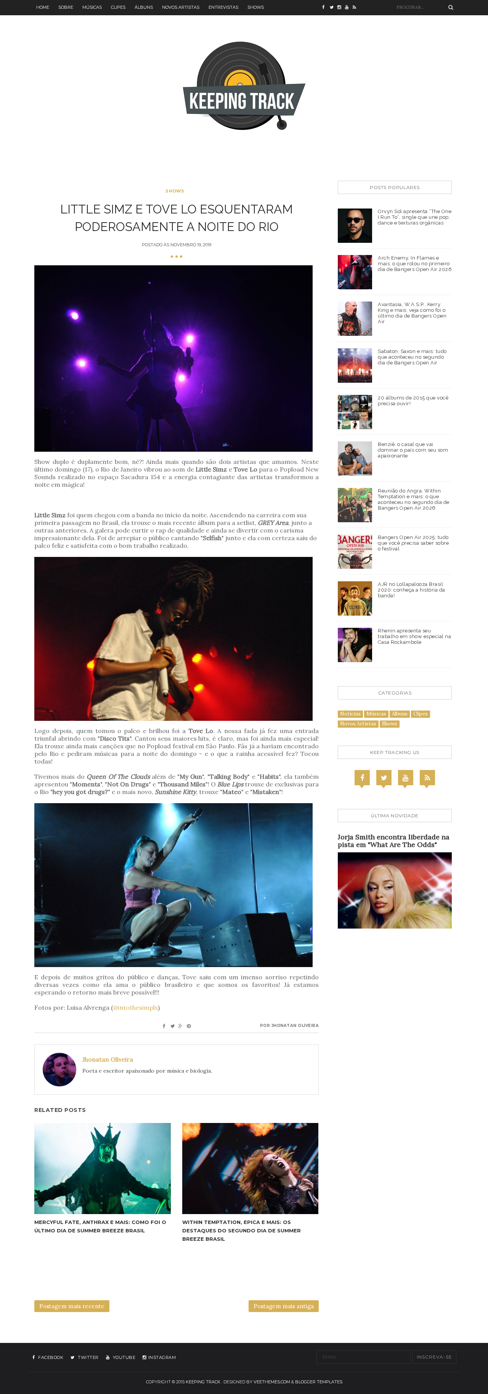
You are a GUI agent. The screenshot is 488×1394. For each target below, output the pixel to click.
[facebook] (326, 7)
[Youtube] (405, 777)
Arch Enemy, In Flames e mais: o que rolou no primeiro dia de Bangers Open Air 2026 (415, 263)
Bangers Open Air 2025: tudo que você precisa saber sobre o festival (413, 543)
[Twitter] (384, 777)
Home (42, 7)
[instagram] (341, 7)
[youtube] (349, 7)
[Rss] (427, 777)
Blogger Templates (318, 1381)
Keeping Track (203, 1381)
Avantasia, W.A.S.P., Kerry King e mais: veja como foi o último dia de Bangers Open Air (412, 313)
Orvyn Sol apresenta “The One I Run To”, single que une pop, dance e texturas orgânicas (414, 217)
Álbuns (144, 7)
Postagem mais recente (71, 1306)
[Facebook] (362, 777)
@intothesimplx (135, 1007)
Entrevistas (223, 7)
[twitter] (333, 7)
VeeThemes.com (272, 1381)
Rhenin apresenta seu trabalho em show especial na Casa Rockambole (414, 636)
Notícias (350, 714)
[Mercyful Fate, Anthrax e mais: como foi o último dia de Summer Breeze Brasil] (102, 1168)
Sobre (65, 7)
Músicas (92, 7)
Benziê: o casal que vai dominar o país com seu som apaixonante (413, 450)
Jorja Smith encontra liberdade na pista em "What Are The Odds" (393, 841)
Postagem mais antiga (284, 1306)
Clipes (118, 7)
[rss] (356, 7)
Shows (255, 7)
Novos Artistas (180, 7)
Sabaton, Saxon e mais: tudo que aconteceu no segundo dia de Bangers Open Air (412, 357)
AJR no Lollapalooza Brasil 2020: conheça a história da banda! (411, 589)
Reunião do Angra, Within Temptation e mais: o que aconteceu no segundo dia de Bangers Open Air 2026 (413, 499)
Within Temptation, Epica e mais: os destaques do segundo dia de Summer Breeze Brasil (241, 1230)
